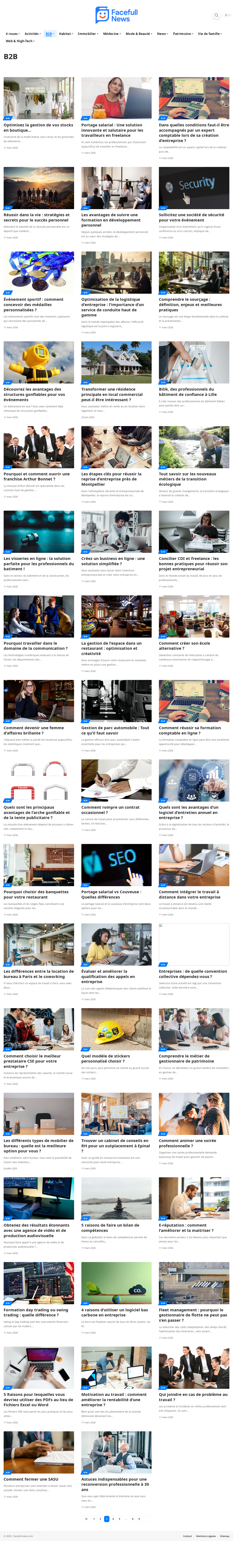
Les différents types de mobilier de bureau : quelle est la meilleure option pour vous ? (39, 1145)
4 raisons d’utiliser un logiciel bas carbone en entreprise (114, 1312)
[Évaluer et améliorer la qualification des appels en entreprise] (116, 944)
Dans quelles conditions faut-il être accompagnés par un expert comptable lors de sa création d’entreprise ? (194, 132)
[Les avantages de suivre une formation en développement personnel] (116, 188)
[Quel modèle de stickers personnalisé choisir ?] (116, 1029)
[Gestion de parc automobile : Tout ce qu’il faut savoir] (116, 701)
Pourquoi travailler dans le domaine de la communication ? (36, 645)
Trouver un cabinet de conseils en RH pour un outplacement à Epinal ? (115, 1145)
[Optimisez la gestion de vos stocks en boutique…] (39, 98)
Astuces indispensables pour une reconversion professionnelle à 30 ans (115, 1484)
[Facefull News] (116, 15)
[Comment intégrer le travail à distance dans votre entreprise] (194, 865)
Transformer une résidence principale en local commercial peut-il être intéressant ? (112, 394)
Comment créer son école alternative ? (184, 645)
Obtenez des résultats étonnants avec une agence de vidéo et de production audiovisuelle (36, 1230)
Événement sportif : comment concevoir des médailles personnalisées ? (34, 304)
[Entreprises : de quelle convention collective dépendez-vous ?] (194, 944)
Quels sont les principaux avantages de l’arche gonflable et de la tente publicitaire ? (37, 812)
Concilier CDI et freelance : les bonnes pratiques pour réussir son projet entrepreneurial (193, 563)
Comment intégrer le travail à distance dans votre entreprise (189, 894)
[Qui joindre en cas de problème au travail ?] (194, 1368)
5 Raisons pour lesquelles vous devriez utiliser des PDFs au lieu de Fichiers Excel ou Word (38, 1399)
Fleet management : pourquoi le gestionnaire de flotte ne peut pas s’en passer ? (193, 1315)
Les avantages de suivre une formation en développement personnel (111, 220)
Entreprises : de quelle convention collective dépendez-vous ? (193, 973)
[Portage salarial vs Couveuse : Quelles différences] (116, 865)
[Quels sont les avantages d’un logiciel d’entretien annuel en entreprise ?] (194, 780)
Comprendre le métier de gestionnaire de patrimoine (186, 1058)
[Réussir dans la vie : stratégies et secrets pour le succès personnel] (39, 188)
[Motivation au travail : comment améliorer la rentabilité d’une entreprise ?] (116, 1368)
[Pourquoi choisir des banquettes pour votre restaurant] (39, 865)
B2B (8, 118)
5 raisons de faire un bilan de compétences (110, 1227)
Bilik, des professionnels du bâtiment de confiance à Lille (188, 391)
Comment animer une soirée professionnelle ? (187, 1143)
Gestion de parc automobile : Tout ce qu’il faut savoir (115, 730)
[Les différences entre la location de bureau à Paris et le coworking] (39, 944)
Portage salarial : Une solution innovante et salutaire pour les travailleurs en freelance (112, 130)
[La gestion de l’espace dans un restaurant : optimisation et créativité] (116, 616)
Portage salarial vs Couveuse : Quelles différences (111, 894)
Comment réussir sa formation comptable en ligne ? (190, 730)
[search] (216, 15)
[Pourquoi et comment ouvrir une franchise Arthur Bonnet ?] (39, 447)
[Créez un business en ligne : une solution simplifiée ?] (116, 532)
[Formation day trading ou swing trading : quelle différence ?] (39, 1283)
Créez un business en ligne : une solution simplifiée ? (113, 561)
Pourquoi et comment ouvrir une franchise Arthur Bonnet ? (37, 476)
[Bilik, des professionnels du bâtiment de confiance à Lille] (194, 362)
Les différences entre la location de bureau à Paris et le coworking (39, 973)
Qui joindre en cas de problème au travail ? (193, 1397)
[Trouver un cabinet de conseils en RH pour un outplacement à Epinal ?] (116, 1114)
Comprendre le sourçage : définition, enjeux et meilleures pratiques (190, 304)
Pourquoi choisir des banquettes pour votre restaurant (36, 894)
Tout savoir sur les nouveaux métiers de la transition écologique (187, 479)
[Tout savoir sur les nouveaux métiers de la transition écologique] (194, 447)
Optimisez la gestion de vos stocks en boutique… (38, 127)
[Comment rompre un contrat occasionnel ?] (116, 780)
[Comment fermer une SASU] (39, 1452)
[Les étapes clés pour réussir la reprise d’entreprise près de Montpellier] (116, 447)
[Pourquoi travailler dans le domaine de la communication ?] (39, 616)
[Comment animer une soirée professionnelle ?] (194, 1114)
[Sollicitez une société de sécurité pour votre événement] (194, 188)
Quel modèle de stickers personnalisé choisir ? (105, 1058)
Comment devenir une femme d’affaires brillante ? (34, 730)
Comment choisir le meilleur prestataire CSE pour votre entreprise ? (32, 1061)
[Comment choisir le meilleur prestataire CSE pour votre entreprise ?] (39, 1029)
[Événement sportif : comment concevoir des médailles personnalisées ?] (39, 272)
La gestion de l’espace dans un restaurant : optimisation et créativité (111, 648)
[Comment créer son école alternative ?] (194, 616)
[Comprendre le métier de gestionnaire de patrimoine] (194, 1029)
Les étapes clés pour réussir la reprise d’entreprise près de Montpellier (111, 479)
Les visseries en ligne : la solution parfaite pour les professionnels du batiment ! (39, 563)
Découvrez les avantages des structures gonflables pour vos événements (34, 394)
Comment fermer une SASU (31, 1479)
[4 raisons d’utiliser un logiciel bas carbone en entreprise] (116, 1283)
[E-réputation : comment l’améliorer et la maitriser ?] (194, 1198)
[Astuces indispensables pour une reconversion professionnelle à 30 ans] (116, 1452)
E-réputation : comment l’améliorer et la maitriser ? (186, 1227)
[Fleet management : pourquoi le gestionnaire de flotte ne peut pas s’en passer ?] (194, 1283)
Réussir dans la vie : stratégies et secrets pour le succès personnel (37, 217)
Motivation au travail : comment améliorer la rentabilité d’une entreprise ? (114, 1399)
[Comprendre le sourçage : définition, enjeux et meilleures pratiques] (194, 272)
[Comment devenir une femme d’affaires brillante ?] (39, 701)
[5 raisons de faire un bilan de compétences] (116, 1198)
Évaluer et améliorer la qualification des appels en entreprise (108, 976)
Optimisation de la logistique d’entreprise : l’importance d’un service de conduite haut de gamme (112, 307)
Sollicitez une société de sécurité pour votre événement (191, 217)
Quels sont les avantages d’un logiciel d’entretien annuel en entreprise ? (188, 812)
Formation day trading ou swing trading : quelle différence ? (36, 1312)
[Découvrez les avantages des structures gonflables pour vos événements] (39, 362)
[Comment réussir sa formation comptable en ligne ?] (194, 701)
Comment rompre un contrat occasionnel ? (110, 809)
